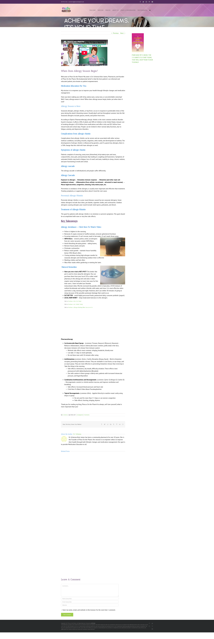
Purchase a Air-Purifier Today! (75, 304)
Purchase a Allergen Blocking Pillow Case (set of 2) (80, 307)
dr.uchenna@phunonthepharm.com (76, 1)
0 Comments (86, 414)
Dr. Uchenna (65, 414)
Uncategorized (80, 414)
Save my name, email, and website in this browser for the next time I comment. (89, 610)
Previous (116, 33)
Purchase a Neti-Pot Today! (74, 301)
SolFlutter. (93, 623)
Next (122, 33)
